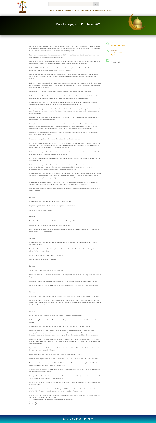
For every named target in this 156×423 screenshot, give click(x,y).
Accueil (52, 10)
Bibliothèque (85, 10)
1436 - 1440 (118, 53)
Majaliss (58, 10)
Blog (76, 10)
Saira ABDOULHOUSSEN (118, 45)
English (109, 10)
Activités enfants (98, 10)
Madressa (68, 10)
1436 (112, 53)
